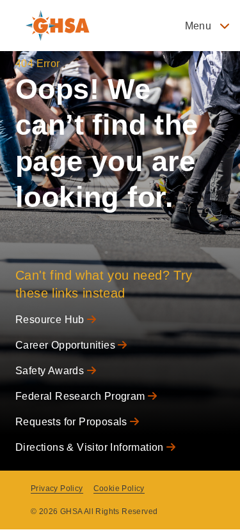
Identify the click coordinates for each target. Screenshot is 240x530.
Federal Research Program (81, 396)
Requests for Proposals (72, 421)
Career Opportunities (66, 345)
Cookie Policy (119, 488)
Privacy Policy (57, 488)
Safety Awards (51, 370)
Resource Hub (51, 319)
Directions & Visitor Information (90, 447)
